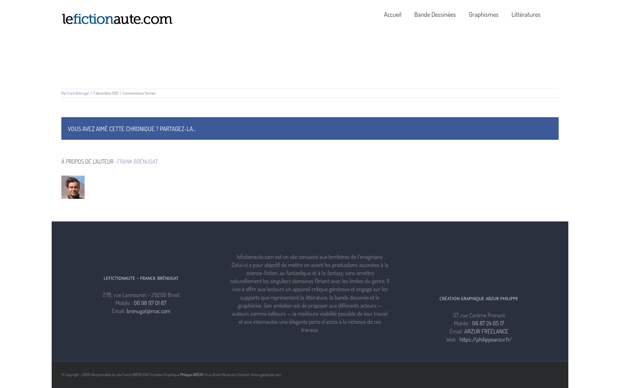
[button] (556, 13)
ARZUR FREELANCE (486, 331)
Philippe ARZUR (191, 374)
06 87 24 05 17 (488, 323)
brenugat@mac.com (148, 310)
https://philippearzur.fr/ (486, 339)
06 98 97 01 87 (150, 302)
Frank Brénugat (78, 93)
